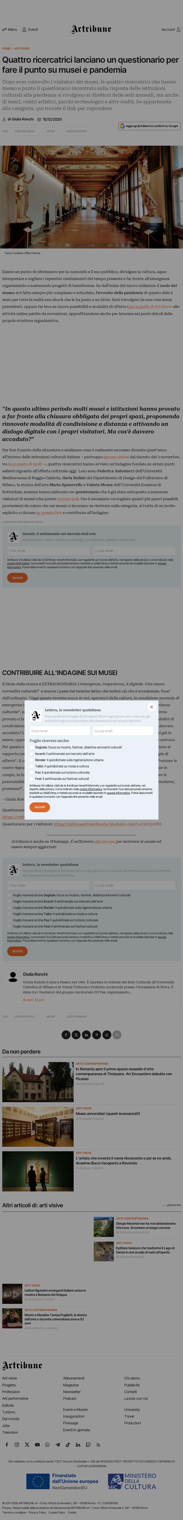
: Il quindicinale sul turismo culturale (62, 772)
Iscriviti (40, 807)
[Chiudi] (152, 707)
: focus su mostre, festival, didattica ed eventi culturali (78, 747)
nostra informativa (91, 789)
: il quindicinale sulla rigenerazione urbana (69, 760)
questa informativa (118, 793)
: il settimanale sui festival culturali (62, 779)
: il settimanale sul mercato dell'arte (64, 754)
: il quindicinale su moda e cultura (62, 766)
